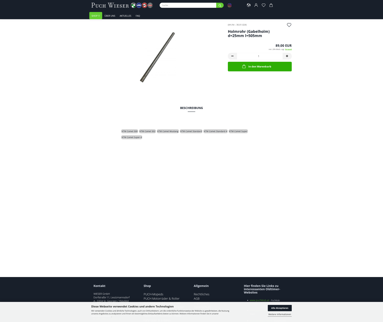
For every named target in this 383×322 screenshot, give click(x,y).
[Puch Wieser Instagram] (234, 5)
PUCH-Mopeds (153, 294)
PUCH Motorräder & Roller (162, 298)
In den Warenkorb (259, 66)
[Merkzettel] (263, 5)
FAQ (138, 15)
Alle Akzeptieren (279, 308)
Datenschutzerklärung (101, 316)
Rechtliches (201, 294)
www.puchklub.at (259, 300)
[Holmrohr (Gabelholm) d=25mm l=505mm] (157, 57)
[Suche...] (220, 5)
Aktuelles (125, 15)
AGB (197, 298)
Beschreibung (191, 108)
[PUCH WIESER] (123, 5)
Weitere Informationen (279, 314)
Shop (95, 15)
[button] (248, 5)
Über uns (109, 15)
